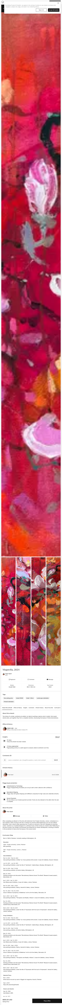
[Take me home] (2, 2)
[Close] (58, 3)
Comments (31, 707)
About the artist (49, 707)
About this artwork (7, 707)
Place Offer (47, 1001)
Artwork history (40, 707)
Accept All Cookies (54, 10)
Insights (25, 707)
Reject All (41, 10)
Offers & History (17, 707)
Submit (56, 760)
